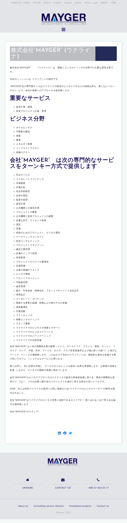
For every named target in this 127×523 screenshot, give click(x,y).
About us (23, 506)
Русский (37, 3)
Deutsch (47, 3)
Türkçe (87, 3)
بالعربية (95, 3)
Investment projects (80, 506)
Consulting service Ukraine (49, 506)
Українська (16, 3)
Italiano (78, 3)
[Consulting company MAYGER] (62, 462)
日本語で (104, 3)
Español (57, 3)
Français (68, 3)
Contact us (103, 506)
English (27, 3)
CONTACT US (63, 488)
